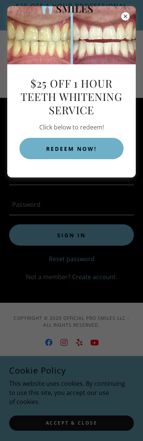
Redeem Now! (71, 148)
